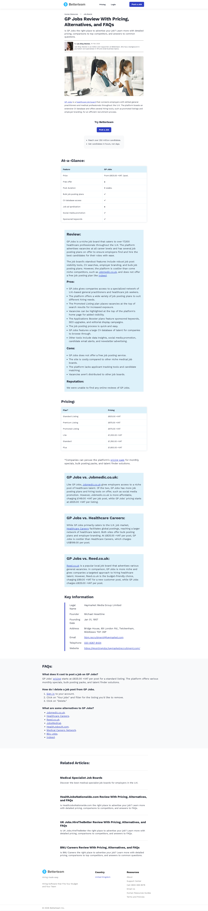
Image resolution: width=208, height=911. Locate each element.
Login (113, 4)
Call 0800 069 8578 (136, 885)
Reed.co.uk (73, 565)
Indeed (103, 275)
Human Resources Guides (139, 893)
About (129, 877)
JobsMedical (54, 723)
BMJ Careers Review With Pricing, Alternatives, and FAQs (100, 847)
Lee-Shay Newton (83, 43)
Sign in (51, 693)
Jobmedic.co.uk (108, 272)
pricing (57, 678)
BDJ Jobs (52, 733)
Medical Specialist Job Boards (81, 777)
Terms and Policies (135, 897)
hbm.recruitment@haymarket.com (104, 637)
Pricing (102, 4)
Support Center (134, 881)
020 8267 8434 (92, 642)
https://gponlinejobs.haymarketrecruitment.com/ (112, 648)
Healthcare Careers (78, 528)
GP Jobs (68, 102)
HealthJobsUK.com (58, 726)
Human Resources (71, 14)
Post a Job (137, 4)
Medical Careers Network (61, 730)
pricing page (117, 460)
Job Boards (88, 14)
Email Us (131, 889)
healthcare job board (86, 102)
